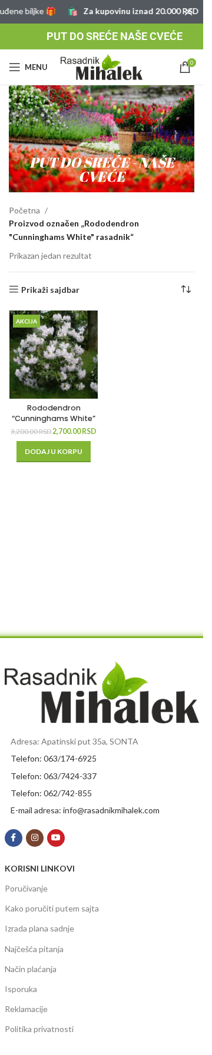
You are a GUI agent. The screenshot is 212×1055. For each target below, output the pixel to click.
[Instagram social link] (35, 838)
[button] (53, 451)
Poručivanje (26, 888)
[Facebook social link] (13, 838)
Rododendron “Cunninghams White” (53, 413)
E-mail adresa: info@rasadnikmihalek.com (85, 810)
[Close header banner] (188, 12)
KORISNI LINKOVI (40, 868)
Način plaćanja (31, 969)
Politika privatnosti (39, 1029)
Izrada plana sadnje (39, 928)
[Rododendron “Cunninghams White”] (54, 355)
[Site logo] (102, 66)
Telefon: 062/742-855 (51, 793)
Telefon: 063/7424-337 (54, 776)
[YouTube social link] (56, 838)
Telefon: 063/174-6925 (54, 758)
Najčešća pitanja (34, 949)
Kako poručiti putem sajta (52, 908)
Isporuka (21, 989)
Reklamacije (26, 1009)
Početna (24, 210)
